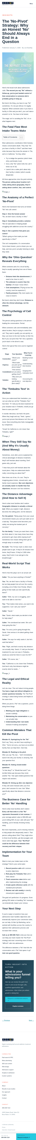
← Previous (6, 1020)
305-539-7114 (6, 1108)
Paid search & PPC (7, 1057)
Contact (4, 1098)
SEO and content (7, 1063)
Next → (31, 1020)
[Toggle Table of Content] (20, 137)
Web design (5, 1066)
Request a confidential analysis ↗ (18, 999)
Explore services (18, 1006)
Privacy (3, 1127)
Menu (31, 3)
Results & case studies (8, 1089)
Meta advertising (7, 1060)
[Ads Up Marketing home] (8, 3)
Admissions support (7, 1069)
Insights (4, 1095)
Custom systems (7, 1076)
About (3, 1086)
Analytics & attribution (8, 1073)
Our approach (6, 1092)
